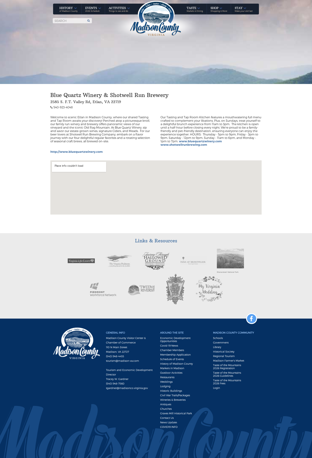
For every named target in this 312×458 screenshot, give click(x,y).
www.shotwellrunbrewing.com (184, 144)
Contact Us (167, 417)
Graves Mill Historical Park (176, 413)
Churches (166, 408)
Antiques (165, 404)
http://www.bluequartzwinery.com (76, 151)
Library (217, 347)
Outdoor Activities (171, 372)
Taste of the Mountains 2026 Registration (227, 367)
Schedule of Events (172, 359)
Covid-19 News (169, 345)
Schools (218, 338)
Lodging (165, 386)
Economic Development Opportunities (175, 339)
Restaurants (167, 377)
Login (216, 387)
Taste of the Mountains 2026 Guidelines (227, 374)
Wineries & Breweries (173, 399)
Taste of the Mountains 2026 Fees (227, 382)
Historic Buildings (171, 390)
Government (221, 342)
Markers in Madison (172, 368)
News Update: (168, 422)
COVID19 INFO (168, 426)
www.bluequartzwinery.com (200, 141)
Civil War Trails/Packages (175, 395)
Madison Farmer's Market (228, 360)
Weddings (166, 381)
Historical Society (223, 351)
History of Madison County (176, 363)
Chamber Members (172, 350)
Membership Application (175, 354)
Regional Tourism (224, 356)
